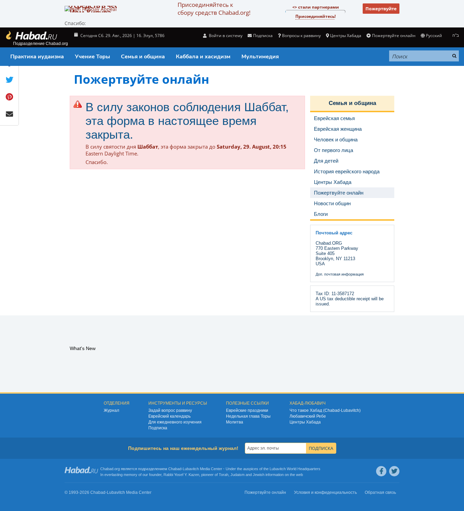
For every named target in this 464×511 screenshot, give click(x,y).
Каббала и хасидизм (203, 56)
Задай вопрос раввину (170, 410)
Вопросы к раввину (301, 35)
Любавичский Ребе (308, 416)
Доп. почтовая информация (340, 274)
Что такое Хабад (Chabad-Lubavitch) (325, 410)
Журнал (111, 410)
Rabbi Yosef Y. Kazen (181, 475)
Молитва (234, 422)
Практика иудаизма (37, 56)
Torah (223, 475)
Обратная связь (380, 492)
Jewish (258, 475)
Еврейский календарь (169, 416)
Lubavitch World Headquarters (295, 469)
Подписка (157, 428)
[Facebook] (381, 471)
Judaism (237, 475)
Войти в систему (225, 35)
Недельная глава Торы (248, 416)
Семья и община (143, 56)
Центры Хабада (305, 422)
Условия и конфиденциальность (325, 492)
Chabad (174, 469)
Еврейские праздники (247, 410)
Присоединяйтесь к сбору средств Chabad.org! (214, 8)
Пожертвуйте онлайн (393, 35)
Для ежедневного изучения (175, 422)
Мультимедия (260, 56)
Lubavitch (191, 469)
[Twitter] (394, 471)
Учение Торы (92, 56)
